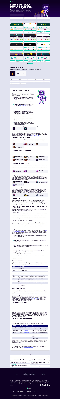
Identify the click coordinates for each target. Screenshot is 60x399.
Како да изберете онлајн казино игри (29, 373)
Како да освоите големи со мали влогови (29, 374)
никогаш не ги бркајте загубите (35, 298)
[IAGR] (14, 391)
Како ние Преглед (42, 374)
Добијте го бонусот (16, 30)
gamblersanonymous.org (27, 327)
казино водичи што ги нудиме (35, 135)
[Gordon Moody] (29, 391)
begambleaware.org (26, 332)
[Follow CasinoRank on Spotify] (47, 385)
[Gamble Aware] (38, 391)
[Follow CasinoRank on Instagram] (42, 385)
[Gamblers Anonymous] (18, 391)
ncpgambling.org (26, 330)
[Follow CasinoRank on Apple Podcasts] (49, 385)
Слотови (16, 375)
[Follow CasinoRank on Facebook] (40, 385)
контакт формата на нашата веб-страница (27, 347)
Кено (16, 373)
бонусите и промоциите (22, 105)
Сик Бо (16, 374)
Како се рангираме (42, 375)
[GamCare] (22, 391)
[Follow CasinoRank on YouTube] (45, 385)
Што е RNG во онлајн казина (29, 375)
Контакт (42, 373)
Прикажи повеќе (29, 63)
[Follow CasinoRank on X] (44, 385)
